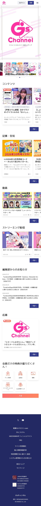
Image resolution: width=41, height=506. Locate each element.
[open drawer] (37, 3)
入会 (20, 396)
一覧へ (34, 129)
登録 (30, 3)
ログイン (22, 3)
